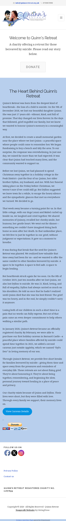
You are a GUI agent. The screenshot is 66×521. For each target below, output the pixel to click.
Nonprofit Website (25, 510)
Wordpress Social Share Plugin (25, 520)
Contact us (9, 476)
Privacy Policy (11, 470)
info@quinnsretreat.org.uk (27, 3)
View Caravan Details (17, 411)
